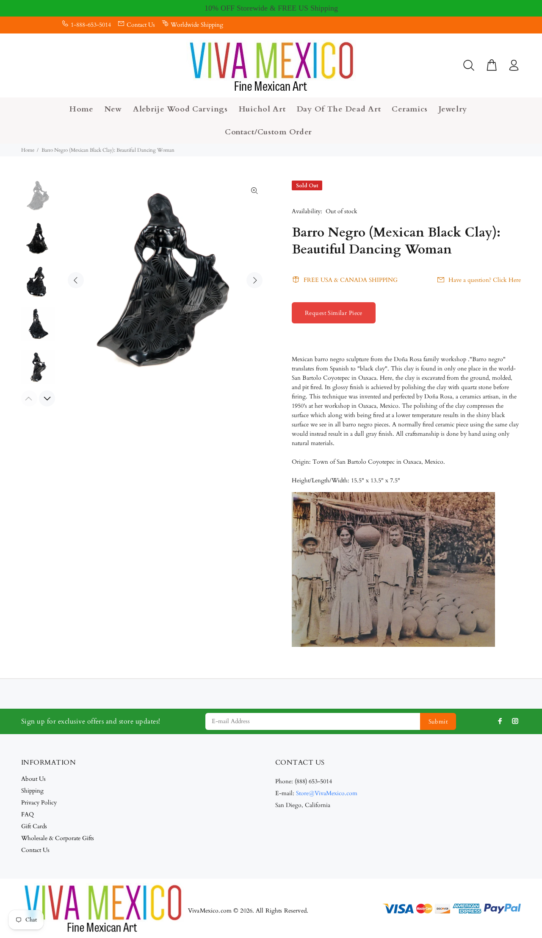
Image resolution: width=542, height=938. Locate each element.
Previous (76, 280)
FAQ (27, 814)
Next (254, 280)
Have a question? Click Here (484, 280)
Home (27, 150)
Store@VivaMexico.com (326, 793)
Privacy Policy (39, 803)
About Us (33, 779)
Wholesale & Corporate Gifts (57, 838)
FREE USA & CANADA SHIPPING (351, 280)
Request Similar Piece (333, 313)
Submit (438, 722)
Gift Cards (34, 826)
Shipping (32, 791)
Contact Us (141, 25)
